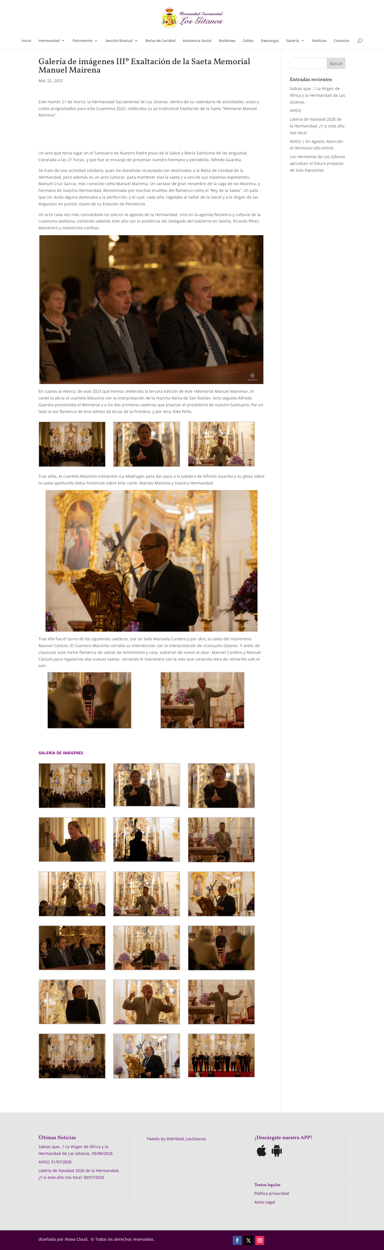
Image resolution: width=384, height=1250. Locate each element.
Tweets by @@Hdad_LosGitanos (176, 1138)
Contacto (341, 41)
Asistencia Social (197, 41)
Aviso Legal (264, 1202)
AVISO (295, 110)
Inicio (26, 41)
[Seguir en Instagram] (259, 1240)
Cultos (248, 41)
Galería (292, 41)
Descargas (270, 41)
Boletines (227, 41)
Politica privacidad (271, 1193)
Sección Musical (119, 41)
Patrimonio (82, 41)
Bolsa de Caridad (160, 41)
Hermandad (49, 41)
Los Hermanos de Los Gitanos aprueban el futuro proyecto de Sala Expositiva (317, 163)
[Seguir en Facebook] (237, 1240)
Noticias (319, 41)
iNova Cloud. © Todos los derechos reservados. (110, 1239)
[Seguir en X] (248, 1240)
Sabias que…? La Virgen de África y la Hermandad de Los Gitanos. (317, 95)
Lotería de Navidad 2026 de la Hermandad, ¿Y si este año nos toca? (317, 125)
